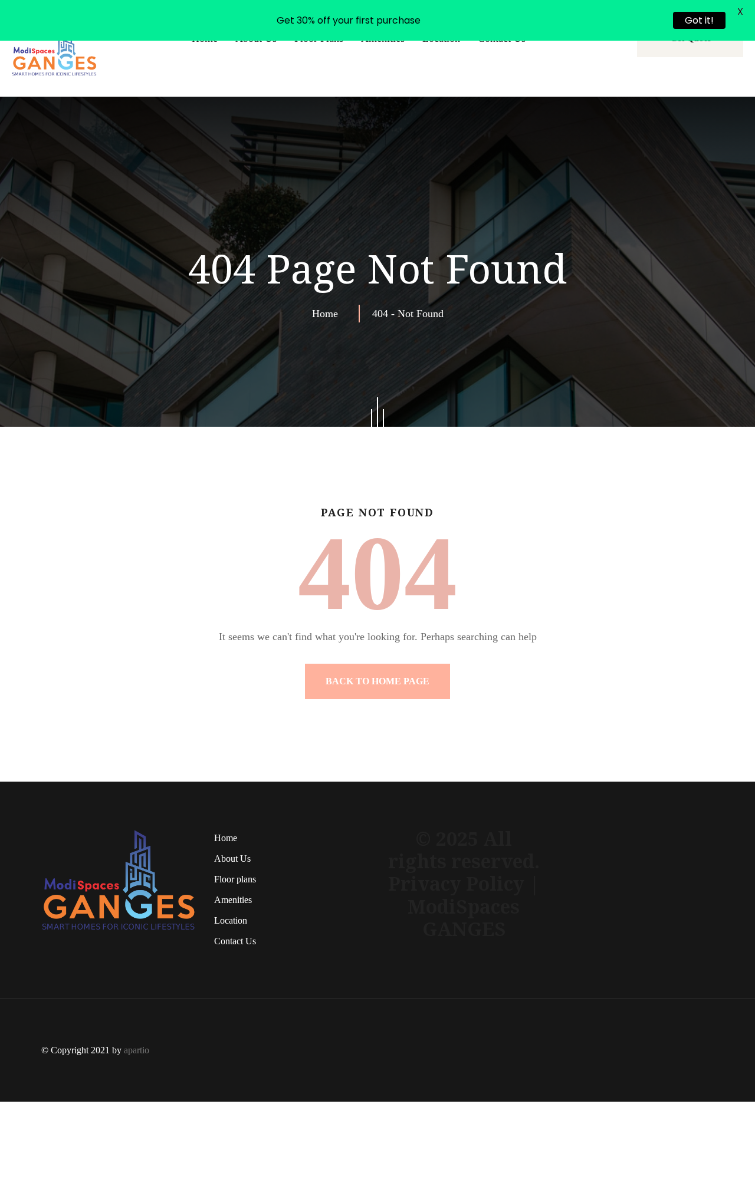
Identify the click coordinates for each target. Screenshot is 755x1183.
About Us (232, 859)
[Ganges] (54, 48)
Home (328, 313)
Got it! (699, 20)
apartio (136, 1050)
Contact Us (235, 941)
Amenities (233, 900)
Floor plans (235, 879)
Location (230, 920)
